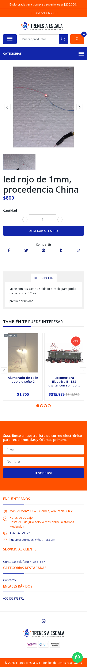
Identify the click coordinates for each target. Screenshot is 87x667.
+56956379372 (20, 533)
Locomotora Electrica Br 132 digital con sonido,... (64, 381)
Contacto (9, 580)
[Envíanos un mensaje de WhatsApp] (77, 657)
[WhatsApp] (43, 621)
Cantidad (10, 210)
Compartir (43, 244)
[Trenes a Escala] (42, 26)
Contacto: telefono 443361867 (24, 562)
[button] (46, 13)
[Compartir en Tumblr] (61, 251)
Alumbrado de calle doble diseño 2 (23, 379)
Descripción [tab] (43, 278)
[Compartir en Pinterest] (43, 251)
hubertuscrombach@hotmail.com (32, 540)
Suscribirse (43, 473)
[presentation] (7, 107)
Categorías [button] (12, 53)
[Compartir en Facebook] (9, 251)
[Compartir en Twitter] (26, 251)
